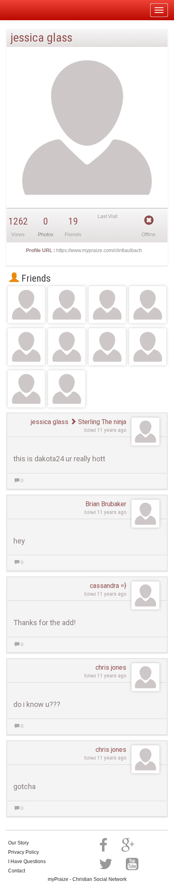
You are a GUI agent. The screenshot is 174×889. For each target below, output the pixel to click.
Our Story (18, 843)
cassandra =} (108, 586)
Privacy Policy (23, 852)
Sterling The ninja (101, 422)
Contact (16, 871)
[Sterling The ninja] (26, 304)
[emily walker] (26, 346)
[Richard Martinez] (66, 388)
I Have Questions (27, 861)
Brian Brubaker (105, 504)
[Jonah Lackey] (107, 304)
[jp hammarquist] (107, 346)
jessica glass (49, 422)
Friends (35, 278)
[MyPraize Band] (26, 388)
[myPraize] (25, 10)
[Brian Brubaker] (147, 304)
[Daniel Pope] (66, 304)
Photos (45, 235)
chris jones (110, 667)
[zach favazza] (66, 346)
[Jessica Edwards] (147, 346)
